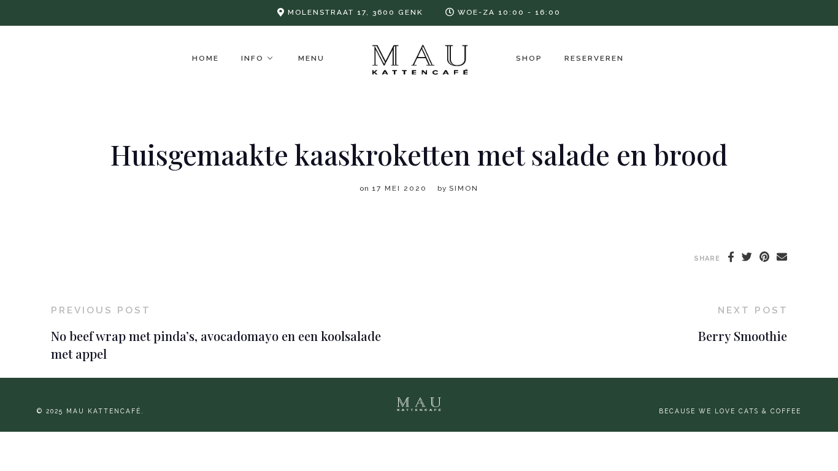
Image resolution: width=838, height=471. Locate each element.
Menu (311, 58)
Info (252, 58)
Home (205, 58)
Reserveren (594, 58)
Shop (529, 58)
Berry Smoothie (742, 335)
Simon (464, 188)
